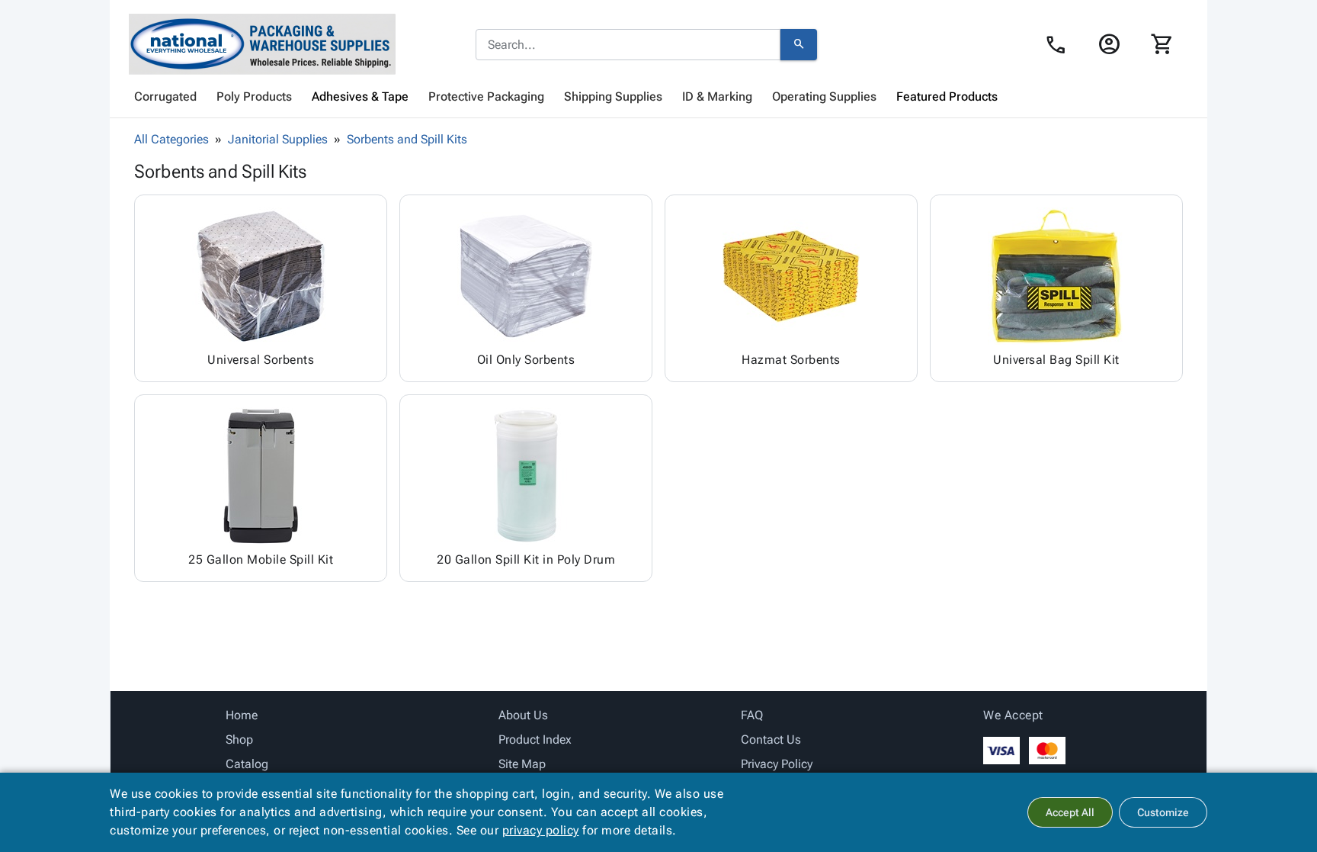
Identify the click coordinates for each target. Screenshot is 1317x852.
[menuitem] (165, 97)
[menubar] (658, 96)
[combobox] (628, 45)
